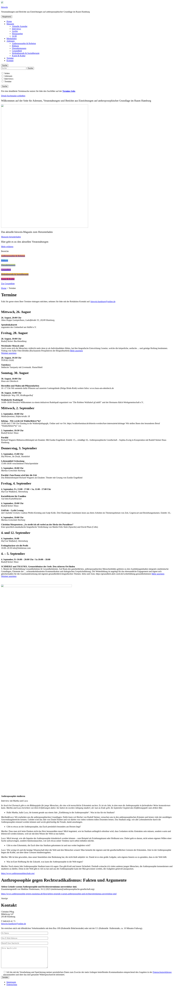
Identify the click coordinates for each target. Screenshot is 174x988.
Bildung (15, 46)
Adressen (11, 41)
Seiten (7, 73)
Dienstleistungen (19, 48)
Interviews (16, 29)
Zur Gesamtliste (8, 283)
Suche (4, 65)
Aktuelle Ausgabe (19, 26)
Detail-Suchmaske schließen (13, 96)
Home (9, 21)
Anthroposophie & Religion (24, 43)
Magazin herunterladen (11, 237)
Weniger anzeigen (8, 353)
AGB (14, 36)
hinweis (4, 7)
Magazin (10, 24)
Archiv (15, 31)
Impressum (11, 982)
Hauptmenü (6, 17)
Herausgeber (17, 33)
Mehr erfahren (7, 246)
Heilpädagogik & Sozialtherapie (25, 53)
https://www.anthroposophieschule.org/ (18, 873)
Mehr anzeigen (76, 351)
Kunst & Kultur (18, 55)
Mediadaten (12, 38)
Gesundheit (17, 51)
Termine (10, 58)
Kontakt (10, 60)
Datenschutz (12, 984)
